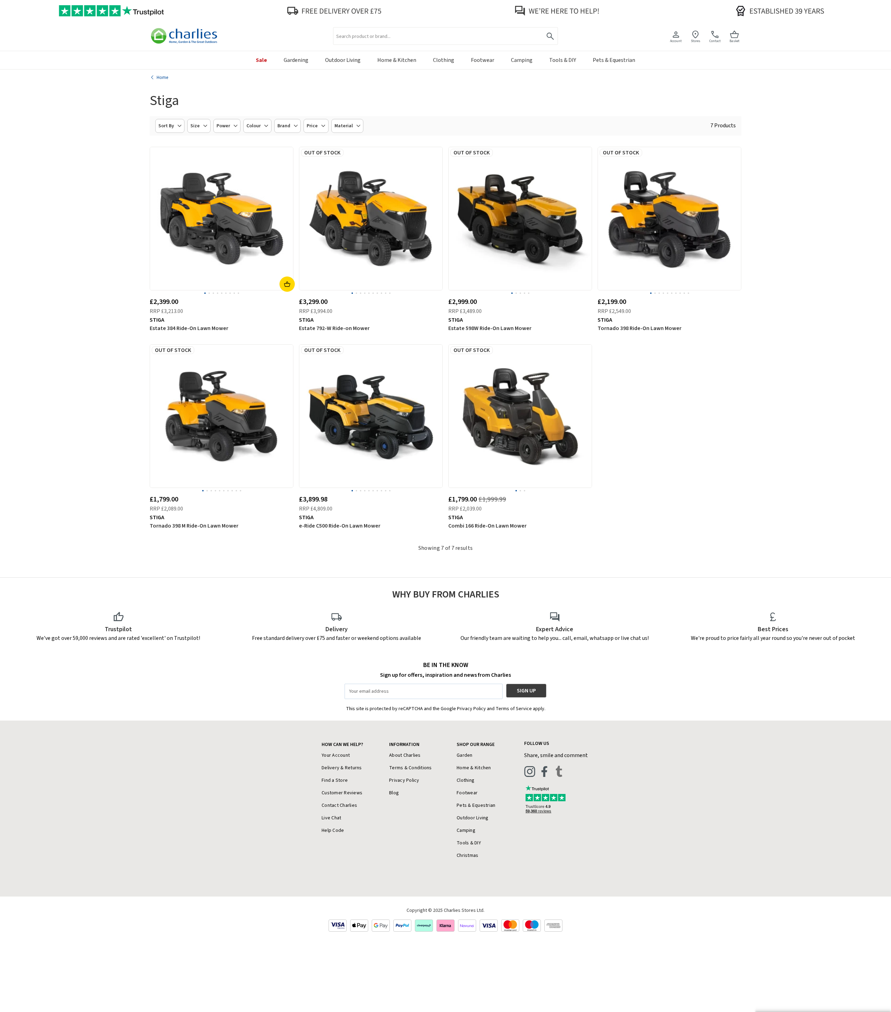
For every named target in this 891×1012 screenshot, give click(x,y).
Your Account (336, 755)
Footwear (467, 792)
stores (695, 41)
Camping (466, 830)
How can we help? (342, 744)
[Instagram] (529, 771)
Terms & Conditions (410, 767)
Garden (465, 755)
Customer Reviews (342, 792)
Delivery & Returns (342, 767)
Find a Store (335, 780)
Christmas (467, 855)
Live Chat (331, 817)
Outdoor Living (473, 817)
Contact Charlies (339, 805)
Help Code (333, 830)
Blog (394, 792)
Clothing (465, 780)
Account (676, 41)
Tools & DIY (469, 843)
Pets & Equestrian (476, 805)
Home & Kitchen (474, 767)
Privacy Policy (404, 780)
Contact (715, 41)
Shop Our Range (476, 744)
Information (404, 744)
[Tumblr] (559, 771)
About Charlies (405, 755)
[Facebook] (544, 771)
